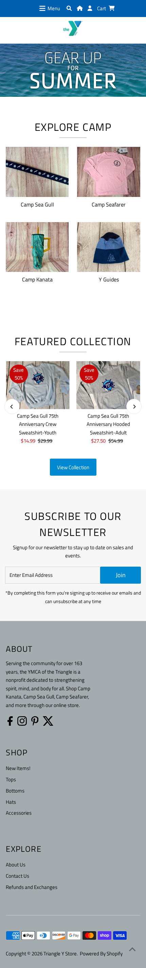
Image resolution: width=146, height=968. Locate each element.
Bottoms (15, 791)
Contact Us (17, 876)
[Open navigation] (42, 8)
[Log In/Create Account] (90, 8)
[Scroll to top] (132, 949)
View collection (73, 467)
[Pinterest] (35, 721)
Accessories (19, 813)
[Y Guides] (108, 246)
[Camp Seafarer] (108, 170)
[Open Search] (69, 8)
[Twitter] (48, 721)
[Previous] (12, 406)
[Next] (134, 406)
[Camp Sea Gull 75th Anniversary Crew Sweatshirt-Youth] (38, 385)
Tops (11, 779)
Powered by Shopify (101, 953)
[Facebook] (10, 721)
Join (121, 575)
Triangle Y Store (60, 953)
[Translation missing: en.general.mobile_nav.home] (80, 8)
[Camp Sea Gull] (37, 170)
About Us (15, 865)
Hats (11, 802)
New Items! (18, 768)
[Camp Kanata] (37, 246)
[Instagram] (22, 721)
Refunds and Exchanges (31, 887)
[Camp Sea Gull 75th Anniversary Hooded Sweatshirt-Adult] (108, 385)
